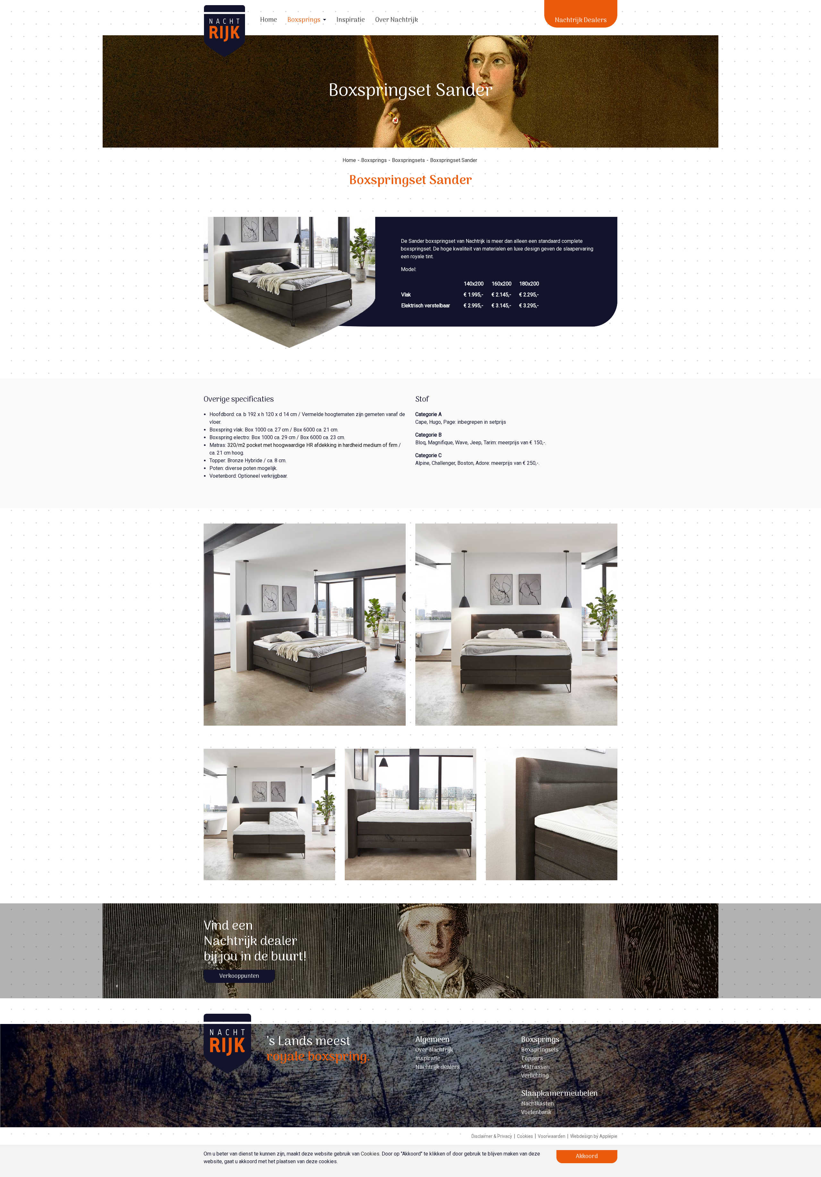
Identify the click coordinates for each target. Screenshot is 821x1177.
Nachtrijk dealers (437, 1067)
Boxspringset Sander (453, 160)
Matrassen (535, 1067)
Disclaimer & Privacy (491, 1136)
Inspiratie (350, 20)
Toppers (532, 1058)
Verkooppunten (239, 976)
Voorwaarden (551, 1136)
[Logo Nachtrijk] (227, 1075)
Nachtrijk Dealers (581, 20)
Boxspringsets (408, 160)
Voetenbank (536, 1112)
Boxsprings (303, 20)
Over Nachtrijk (396, 20)
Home (268, 20)
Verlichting (535, 1076)
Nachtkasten (537, 1104)
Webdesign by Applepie (593, 1136)
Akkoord (587, 1156)
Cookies (525, 1136)
